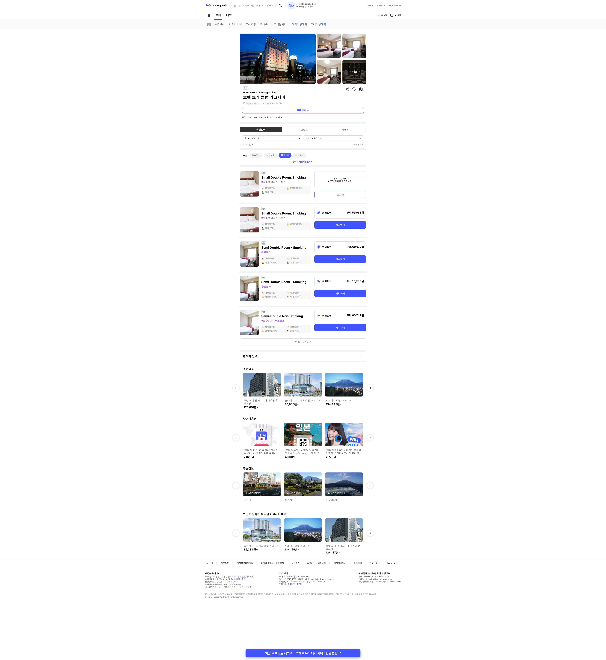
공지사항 (358, 563)
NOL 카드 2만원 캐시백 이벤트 (268, 117)
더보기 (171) (301, 341)
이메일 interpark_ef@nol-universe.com (375, 579)
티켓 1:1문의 (296, 584)
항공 (208, 24)
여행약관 (295, 563)
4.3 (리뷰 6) (275, 103)
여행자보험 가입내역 (316, 563)
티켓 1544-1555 (302, 576)
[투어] (218, 15)
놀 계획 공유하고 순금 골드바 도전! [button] (254, 5)
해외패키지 (235, 24)
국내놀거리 (280, 24)
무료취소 (256, 155)
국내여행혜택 (318, 24)
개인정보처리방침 (245, 563)
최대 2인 (269, 192)
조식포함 (270, 155)
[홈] (209, 15)
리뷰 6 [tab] (345, 129)
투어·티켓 (251, 24)
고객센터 (373, 563)
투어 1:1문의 (284, 584)
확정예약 (285, 155)
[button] (236, 388)
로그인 (340, 194)
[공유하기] (347, 89)
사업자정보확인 (239, 579)
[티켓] (229, 15)
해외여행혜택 (299, 24)
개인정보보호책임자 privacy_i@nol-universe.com (379, 581)
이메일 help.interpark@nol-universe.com (315, 579)
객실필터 (358, 144)
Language (392, 563)
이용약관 (225, 563)
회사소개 (209, 563)
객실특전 (299, 155)
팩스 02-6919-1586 (287, 579)
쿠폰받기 (301, 110)
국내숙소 (265, 24)
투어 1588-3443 (286, 576)
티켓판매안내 (340, 563)
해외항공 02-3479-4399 (290, 581)
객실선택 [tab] (261, 129)
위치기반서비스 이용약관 (272, 563)
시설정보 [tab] (303, 129)
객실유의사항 (296, 188)
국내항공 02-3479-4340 (314, 581)
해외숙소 (220, 24)
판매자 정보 (250, 356)
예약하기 (340, 224)
